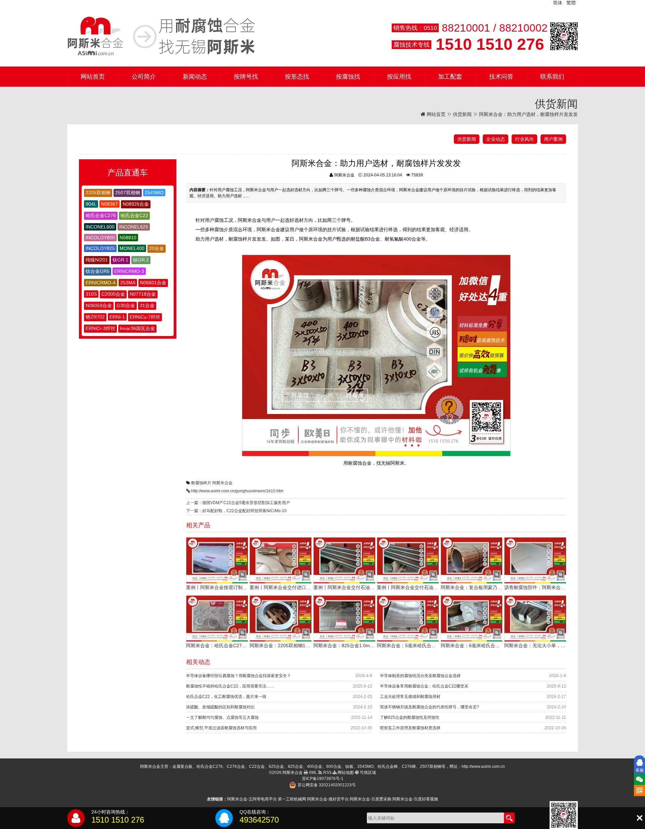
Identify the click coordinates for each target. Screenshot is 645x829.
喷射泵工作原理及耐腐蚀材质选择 (410, 728)
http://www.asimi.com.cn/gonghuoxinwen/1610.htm (237, 491)
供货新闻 (462, 114)
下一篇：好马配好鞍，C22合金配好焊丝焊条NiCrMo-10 (236, 510)
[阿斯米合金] (161, 36)
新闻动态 (195, 76)
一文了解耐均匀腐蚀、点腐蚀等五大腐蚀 (222, 717)
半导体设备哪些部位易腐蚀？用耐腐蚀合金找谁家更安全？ (238, 675)
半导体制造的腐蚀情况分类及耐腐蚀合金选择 (420, 675)
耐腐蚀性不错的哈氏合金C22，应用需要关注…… (230, 686)
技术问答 (501, 76)
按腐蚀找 (348, 76)
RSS (327, 772)
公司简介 (144, 76)
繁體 (571, 2)
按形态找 (297, 76)
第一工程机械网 (292, 799)
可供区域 (367, 772)
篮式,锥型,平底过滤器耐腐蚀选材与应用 (221, 728)
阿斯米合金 (222, 483)
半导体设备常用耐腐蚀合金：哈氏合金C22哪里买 (424, 686)
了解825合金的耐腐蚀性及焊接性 (409, 717)
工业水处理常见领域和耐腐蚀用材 (410, 696)
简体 (557, 2)
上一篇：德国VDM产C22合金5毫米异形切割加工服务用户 (238, 502)
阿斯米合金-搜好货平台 (328, 799)
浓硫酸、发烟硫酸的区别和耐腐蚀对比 (220, 707)
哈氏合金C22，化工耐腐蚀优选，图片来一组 (226, 696)
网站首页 (93, 76)
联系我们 (552, 76)
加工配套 (450, 76)
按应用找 (399, 76)
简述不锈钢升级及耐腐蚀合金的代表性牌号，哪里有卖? (429, 707)
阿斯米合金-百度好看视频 (415, 799)
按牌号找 (246, 76)
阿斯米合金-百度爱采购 (370, 799)
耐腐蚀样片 (201, 483)
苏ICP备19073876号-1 (322, 778)
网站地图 (345, 772)
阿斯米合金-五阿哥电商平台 (252, 799)
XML (312, 772)
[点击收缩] (639, 818)
